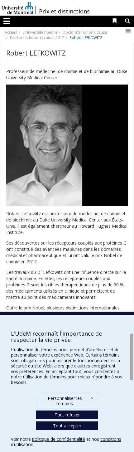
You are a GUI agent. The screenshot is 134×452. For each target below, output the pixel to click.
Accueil (11, 32)
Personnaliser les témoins (70, 401)
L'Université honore (39, 32)
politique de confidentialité (58, 439)
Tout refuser (67, 415)
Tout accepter (67, 426)
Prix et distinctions (64, 11)
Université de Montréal (17, 8)
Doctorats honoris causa (85, 32)
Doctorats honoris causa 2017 (37, 37)
